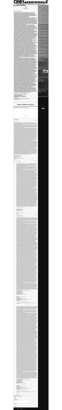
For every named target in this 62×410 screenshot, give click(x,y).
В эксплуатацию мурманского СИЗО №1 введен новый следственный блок (43, 21)
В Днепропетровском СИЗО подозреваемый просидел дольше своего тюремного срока (43, 18)
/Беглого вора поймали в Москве (41, 52)
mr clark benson (40, 53)
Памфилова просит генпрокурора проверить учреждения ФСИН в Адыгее (43, 11)
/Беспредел (42, 20)
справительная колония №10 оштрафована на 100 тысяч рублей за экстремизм (43, 6)
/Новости (41, 10)
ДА (28, 115)
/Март (39, 10)
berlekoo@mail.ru (35, 120)
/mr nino (39, 42)
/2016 (40, 10)
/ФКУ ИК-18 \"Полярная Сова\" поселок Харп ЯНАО (43, 36)
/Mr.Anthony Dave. (40, 47)
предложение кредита (40, 48)
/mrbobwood (40, 31)
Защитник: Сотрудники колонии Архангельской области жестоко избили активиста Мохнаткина (43, 13)
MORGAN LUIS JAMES (41, 37)
